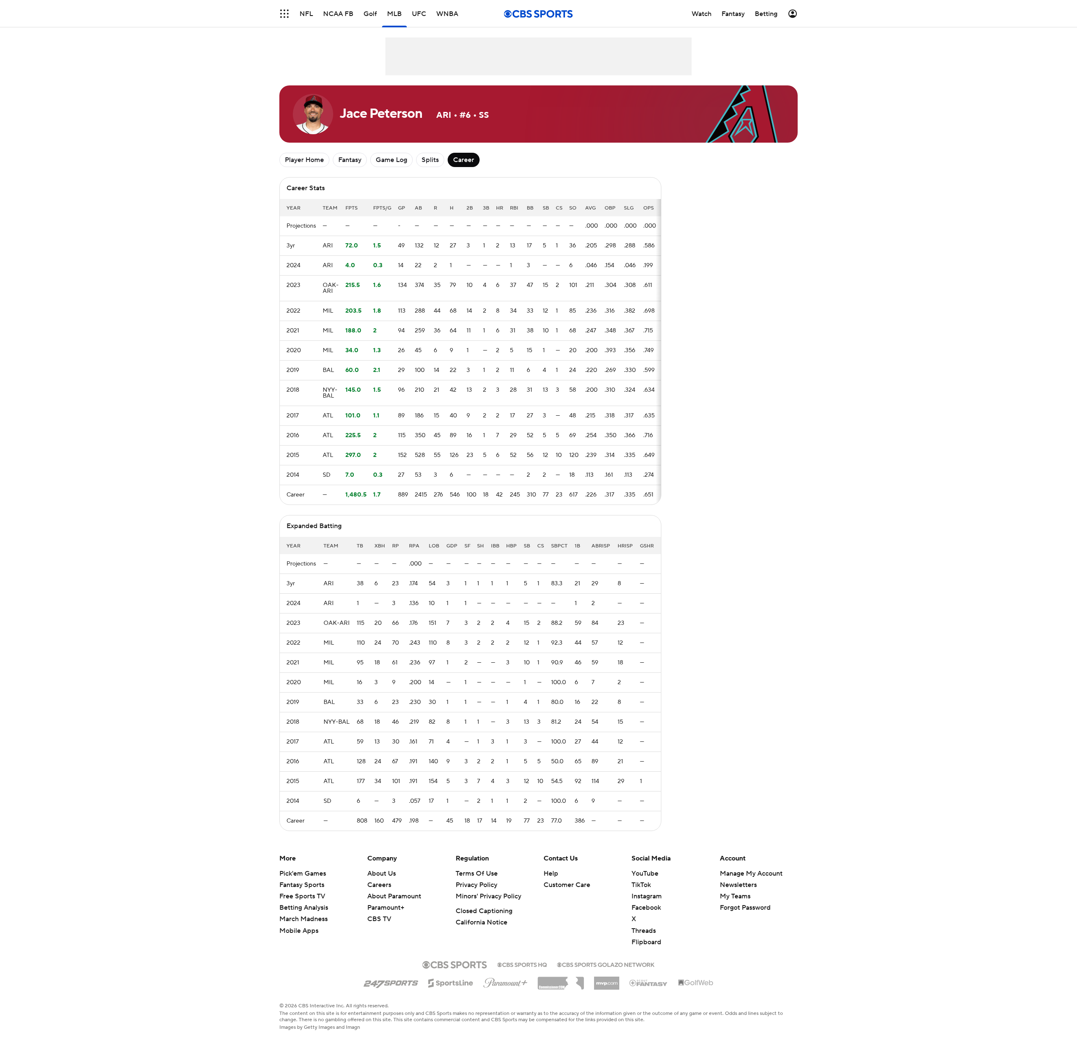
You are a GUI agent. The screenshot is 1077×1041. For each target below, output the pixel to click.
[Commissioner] (561, 980)
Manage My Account (751, 873)
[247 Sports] (390, 981)
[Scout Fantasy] (648, 982)
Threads (643, 931)
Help (551, 873)
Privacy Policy (476, 885)
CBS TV (379, 919)
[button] (284, 13)
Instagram (646, 896)
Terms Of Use (477, 873)
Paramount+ (385, 907)
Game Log (391, 160)
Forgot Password (745, 907)
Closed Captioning (484, 911)
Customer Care (567, 885)
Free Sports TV (302, 896)
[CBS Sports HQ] (522, 964)
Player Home (304, 160)
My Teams (735, 896)
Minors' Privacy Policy (488, 896)
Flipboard (646, 942)
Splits (430, 160)
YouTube (644, 873)
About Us (381, 873)
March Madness (303, 919)
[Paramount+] (505, 981)
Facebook (646, 907)
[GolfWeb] (696, 983)
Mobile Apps (298, 931)
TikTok (641, 885)
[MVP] (606, 980)
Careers (379, 885)
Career (463, 160)
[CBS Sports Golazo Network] (606, 964)
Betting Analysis (303, 907)
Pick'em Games (302, 873)
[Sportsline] (450, 981)
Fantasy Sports (301, 885)
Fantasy (349, 160)
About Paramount (394, 896)
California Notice (481, 922)
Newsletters (738, 885)
